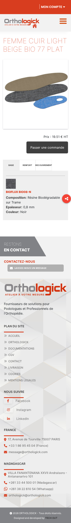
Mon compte (51, 7)
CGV (11, 354)
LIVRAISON (15, 367)
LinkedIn (22, 419)
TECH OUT (51, 517)
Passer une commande (47, 147)
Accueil (14, 335)
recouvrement (44, 165)
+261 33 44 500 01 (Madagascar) (33, 482)
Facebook (22, 401)
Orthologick (18, 342)
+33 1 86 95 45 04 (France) (28, 445)
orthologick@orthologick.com (30, 495)
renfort (27, 165)
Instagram (23, 410)
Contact (15, 361)
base (11, 165)
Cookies (14, 374)
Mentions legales (22, 380)
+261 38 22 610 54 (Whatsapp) (31, 489)
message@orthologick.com (28, 452)
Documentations (21, 348)
